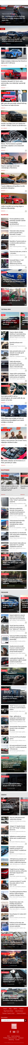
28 (25, 986)
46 (25, 517)
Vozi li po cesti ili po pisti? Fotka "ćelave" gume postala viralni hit (18, 499)
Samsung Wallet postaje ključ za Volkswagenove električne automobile (18, 637)
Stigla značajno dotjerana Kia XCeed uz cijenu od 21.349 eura (14, 62)
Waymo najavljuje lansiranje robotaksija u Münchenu (10, 167)
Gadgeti (4, 670)
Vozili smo (5, 50)
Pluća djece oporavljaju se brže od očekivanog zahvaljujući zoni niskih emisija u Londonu (12, 420)
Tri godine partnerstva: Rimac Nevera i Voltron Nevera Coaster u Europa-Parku (18, 893)
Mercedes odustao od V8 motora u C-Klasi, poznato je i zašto (13, 461)
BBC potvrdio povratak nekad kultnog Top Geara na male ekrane (13, 104)
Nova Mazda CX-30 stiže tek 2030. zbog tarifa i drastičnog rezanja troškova (18, 534)
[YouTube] (14, 1031)
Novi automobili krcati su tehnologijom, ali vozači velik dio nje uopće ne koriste (13, 398)
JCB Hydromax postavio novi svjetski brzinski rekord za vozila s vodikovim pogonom (18, 860)
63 (25, 588)
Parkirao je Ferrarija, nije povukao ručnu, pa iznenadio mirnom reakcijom (18, 924)
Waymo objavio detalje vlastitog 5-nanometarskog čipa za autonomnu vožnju (18, 333)
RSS (8, 1036)
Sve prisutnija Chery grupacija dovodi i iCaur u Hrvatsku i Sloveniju (18, 728)
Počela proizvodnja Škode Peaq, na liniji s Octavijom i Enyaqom (13, 943)
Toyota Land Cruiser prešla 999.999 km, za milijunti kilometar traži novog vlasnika (13, 998)
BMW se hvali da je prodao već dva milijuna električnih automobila (13, 40)
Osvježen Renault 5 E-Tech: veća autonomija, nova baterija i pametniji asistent (13, 83)
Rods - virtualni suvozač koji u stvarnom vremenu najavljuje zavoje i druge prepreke (12, 961)
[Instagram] (17, 1031)
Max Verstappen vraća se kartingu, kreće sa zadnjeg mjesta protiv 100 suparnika (13, 18)
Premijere (4, 113)
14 (25, 878)
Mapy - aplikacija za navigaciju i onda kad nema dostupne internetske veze (17, 717)
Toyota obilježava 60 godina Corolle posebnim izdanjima (13, 187)
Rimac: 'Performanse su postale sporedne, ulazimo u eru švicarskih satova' (12, 145)
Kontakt (17, 1039)
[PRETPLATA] (25, 1020)
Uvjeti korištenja (15, 1036)
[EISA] (14, 1026)
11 (25, 128)
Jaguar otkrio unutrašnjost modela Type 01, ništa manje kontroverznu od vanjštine (18, 375)
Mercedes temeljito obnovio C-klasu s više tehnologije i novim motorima (13, 562)
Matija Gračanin (6, 965)
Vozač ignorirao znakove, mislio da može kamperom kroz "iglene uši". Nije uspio (17, 627)
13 (25, 305)
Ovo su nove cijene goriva (11, 300)
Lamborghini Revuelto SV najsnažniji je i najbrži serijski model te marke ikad (18, 659)
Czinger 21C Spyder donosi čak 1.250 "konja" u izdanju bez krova (17, 827)
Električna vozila (7, 70)
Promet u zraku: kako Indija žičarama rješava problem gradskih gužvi (12, 765)
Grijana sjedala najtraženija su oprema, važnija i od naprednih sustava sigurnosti (13, 979)
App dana (4, 953)
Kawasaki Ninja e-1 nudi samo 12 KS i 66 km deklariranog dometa (17, 261)
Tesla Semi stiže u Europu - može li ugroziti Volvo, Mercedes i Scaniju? (17, 232)
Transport (5, 155)
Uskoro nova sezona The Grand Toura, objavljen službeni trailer (14, 441)
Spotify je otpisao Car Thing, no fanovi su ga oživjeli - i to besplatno (13, 678)
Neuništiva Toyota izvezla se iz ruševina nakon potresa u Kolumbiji (18, 242)
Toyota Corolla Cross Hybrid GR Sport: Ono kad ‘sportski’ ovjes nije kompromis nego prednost (10, 320)
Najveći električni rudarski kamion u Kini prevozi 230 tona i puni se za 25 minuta (17, 616)
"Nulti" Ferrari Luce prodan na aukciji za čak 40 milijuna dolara (18, 707)
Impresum (21, 1038)
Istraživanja (5, 385)
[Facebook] (10, 1031)
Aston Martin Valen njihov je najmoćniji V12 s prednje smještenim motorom (18, 544)
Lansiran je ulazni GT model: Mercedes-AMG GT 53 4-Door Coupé (18, 883)
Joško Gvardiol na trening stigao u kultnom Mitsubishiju (12, 207)
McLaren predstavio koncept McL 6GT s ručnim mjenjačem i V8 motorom (18, 747)
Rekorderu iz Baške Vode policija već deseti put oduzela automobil (14, 280)
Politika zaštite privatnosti (10, 1038)
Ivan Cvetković (4, 65)
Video (3, 800)
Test (3, 315)
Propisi (4, 272)
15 (25, 66)
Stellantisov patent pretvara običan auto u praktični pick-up (18, 838)
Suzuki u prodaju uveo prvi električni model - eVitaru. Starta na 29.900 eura (13, 124)
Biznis (2, 29)
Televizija (5, 93)
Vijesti (4, 450)
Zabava (3, 8)
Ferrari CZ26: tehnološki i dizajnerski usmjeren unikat (12, 784)
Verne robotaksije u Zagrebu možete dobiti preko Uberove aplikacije (13, 581)
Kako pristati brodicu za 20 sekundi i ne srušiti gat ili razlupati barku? (17, 352)
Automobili (5, 133)
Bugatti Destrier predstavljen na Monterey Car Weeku (13, 697)
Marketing (11, 1039)
